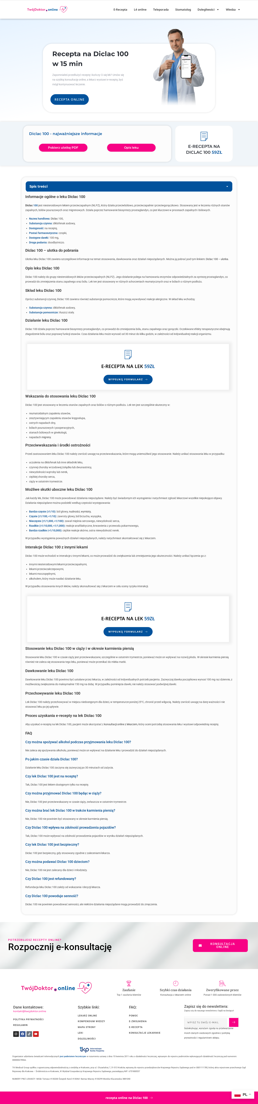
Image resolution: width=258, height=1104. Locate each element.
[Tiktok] (29, 1034)
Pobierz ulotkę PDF (63, 147)
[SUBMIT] (233, 1022)
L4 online (140, 9)
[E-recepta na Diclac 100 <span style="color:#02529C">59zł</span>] (204, 136)
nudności (74, 511)
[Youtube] (36, 1034)
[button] (227, 186)
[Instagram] (16, 1034)
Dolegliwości (206, 9)
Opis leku (131, 147)
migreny (46, 437)
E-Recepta (120, 9)
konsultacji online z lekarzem (120, 724)
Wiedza (231, 9)
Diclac (29, 205)
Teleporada (161, 9)
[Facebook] (22, 1034)
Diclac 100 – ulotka (217, 259)
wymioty (86, 511)
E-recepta (113, 366)
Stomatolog (183, 9)
